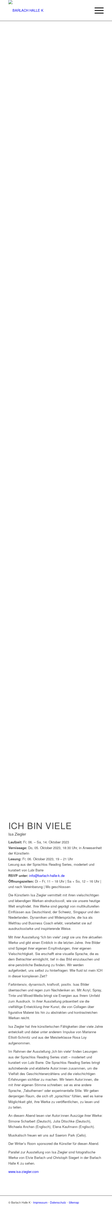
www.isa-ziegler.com (23, 1171)
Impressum (40, 1202)
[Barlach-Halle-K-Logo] (46, 10)
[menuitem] (96, 10)
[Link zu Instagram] (100, 1202)
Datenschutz (58, 1202)
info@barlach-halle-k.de (47, 875)
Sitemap (74, 1202)
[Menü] (96, 10)
